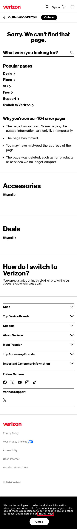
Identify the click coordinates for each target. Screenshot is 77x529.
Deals (8, 73)
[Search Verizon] (47, 7)
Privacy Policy (11, 433)
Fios (6, 92)
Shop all (8, 194)
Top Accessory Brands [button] (19, 354)
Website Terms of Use (16, 467)
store (16, 283)
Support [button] (9, 325)
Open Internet (11, 459)
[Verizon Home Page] (12, 7)
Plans (8, 80)
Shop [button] (6, 306)
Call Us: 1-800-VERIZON (22, 17)
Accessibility (10, 450)
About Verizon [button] (13, 335)
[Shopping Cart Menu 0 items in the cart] (64, 7)
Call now (49, 17)
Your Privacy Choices (15, 441)
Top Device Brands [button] (16, 316)
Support (10, 99)
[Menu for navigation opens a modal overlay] (72, 7)
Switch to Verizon (17, 105)
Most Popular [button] (12, 344)
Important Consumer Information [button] (26, 363)
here (52, 280)
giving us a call (32, 283)
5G (5, 86)
